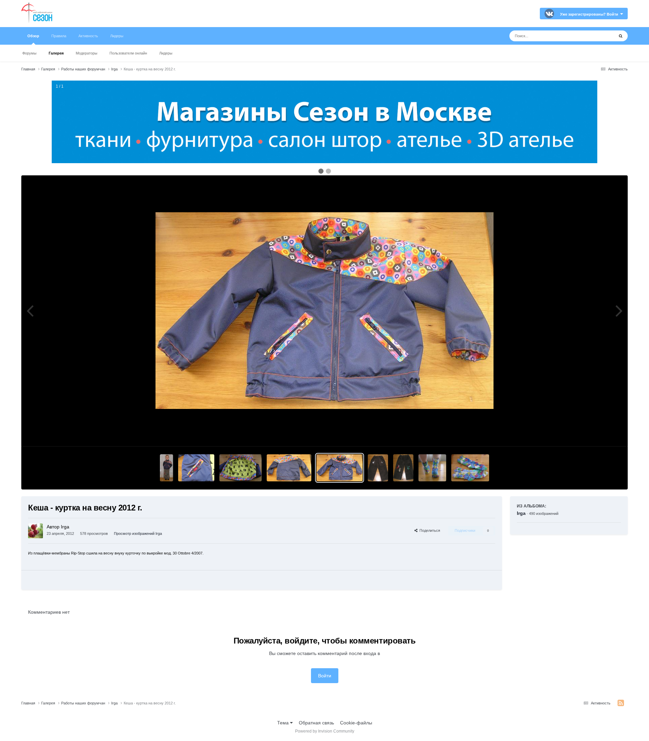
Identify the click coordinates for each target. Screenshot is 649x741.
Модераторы (86, 53)
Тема (283, 722)
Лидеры (165, 53)
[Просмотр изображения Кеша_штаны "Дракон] (378, 467)
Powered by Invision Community (324, 731)
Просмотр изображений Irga (138, 533)
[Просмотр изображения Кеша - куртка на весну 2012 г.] (166, 467)
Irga (521, 513)
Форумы (29, 53)
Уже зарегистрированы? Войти (590, 14)
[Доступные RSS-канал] (621, 703)
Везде (598, 36)
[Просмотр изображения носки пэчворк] (432, 467)
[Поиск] (621, 35)
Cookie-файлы (356, 722)
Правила (58, 36)
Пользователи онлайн (128, 53)
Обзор (33, 36)
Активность (88, 36)
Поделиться (428, 530)
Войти (324, 675)
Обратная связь (316, 722)
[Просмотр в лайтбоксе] (324, 310)
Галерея (56, 53)
